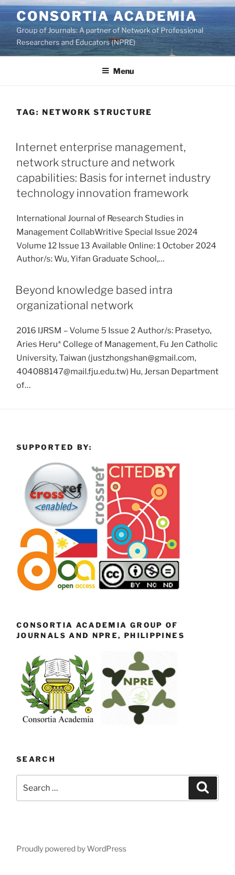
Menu (123, 71)
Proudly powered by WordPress (71, 848)
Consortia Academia (106, 16)
